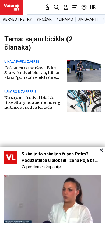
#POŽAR (44, 19)
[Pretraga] (56, 7)
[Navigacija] (75, 7)
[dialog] (52, 187)
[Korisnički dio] (65, 7)
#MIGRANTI (88, 19)
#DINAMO (64, 19)
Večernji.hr (11, 7)
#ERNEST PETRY (17, 19)
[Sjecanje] (47, 7)
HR (93, 7)
